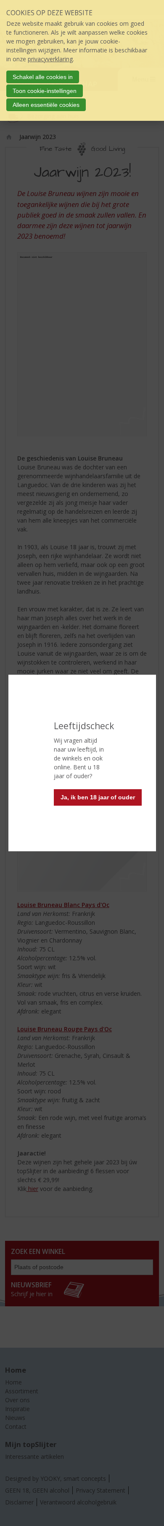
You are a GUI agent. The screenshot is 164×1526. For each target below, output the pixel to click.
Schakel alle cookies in (43, 77)
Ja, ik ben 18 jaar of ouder (98, 797)
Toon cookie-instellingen (45, 90)
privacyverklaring (50, 59)
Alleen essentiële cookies (46, 104)
